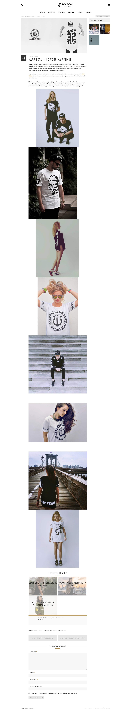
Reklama (90, 708)
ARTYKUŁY (88, 12)
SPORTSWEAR (61, 12)
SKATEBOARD (71, 12)
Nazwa (32, 673)
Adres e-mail (34, 679)
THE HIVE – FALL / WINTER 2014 (72, 638)
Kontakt (108, 708)
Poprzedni (99, 16)
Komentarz (33, 652)
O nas (85, 708)
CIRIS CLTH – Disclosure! (42, 638)
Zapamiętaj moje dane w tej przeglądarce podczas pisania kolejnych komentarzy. (54, 693)
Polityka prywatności (99, 708)
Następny (106, 16)
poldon (41, 617)
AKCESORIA (80, 12)
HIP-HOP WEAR (51, 12)
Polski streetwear (29, 708)
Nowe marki (26, 16)
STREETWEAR (42, 12)
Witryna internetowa (36, 686)
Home (22, 16)
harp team (63, 630)
